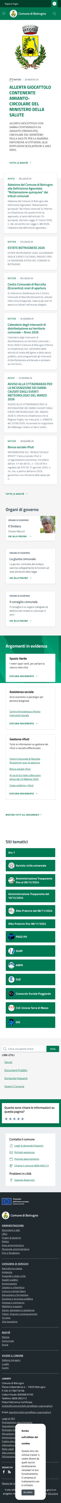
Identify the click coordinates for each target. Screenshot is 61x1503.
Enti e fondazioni (11, 1253)
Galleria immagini (11, 1360)
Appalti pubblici (10, 1280)
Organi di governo (11, 1238)
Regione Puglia (11, 3)
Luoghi (5, 1364)
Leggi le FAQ (8, 1418)
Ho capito (27, 1492)
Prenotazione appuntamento (17, 1422)
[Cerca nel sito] (54, 14)
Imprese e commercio (13, 1302)
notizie (12, 241)
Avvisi (5, 1345)
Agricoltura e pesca (12, 1268)
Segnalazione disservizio (15, 1426)
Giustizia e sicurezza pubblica (17, 1299)
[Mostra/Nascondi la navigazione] (4, 13)
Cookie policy (9, 1441)
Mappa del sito (9, 1483)
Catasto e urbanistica (13, 1287)
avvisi (11, 178)
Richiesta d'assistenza (13, 1430)
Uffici (4, 1234)
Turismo (6, 1318)
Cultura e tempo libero (14, 1291)
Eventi (5, 1368)
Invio (52, 1049)
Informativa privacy (12, 1445)
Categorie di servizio (15, 1264)
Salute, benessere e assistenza (18, 1310)
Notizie (5, 1337)
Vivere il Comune (12, 1355)
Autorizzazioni (9, 1283)
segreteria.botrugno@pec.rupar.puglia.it (30, 1412)
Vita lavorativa (9, 1321)
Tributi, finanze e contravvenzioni (19, 1314)
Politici (5, 1241)
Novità (6, 1332)
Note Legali (8, 1449)
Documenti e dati (11, 1230)
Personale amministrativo (15, 1249)
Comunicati (8, 1341)
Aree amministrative (13, 1245)
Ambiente (7, 1272)
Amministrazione (13, 1225)
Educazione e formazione (15, 1295)
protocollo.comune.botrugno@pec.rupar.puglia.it (27, 1406)
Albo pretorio (9, 1453)
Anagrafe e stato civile (14, 1276)
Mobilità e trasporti (12, 1306)
